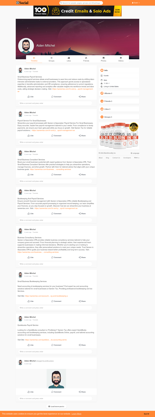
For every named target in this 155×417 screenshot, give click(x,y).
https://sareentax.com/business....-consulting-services (50, 169)
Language (135, 153)
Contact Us (116, 158)
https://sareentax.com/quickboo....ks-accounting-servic (46, 339)
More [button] (136, 158)
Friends (107, 101)
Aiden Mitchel (45, 45)
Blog (107, 158)
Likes (106, 109)
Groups (107, 117)
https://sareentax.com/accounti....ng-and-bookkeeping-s (46, 296)
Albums (107, 93)
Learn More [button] (76, 414)
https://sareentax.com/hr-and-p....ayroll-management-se (53, 130)
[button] (81, 3)
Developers (127, 158)
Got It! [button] (146, 414)
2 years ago (27, 71)
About (101, 158)
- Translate (35, 71)
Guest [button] (135, 2)
